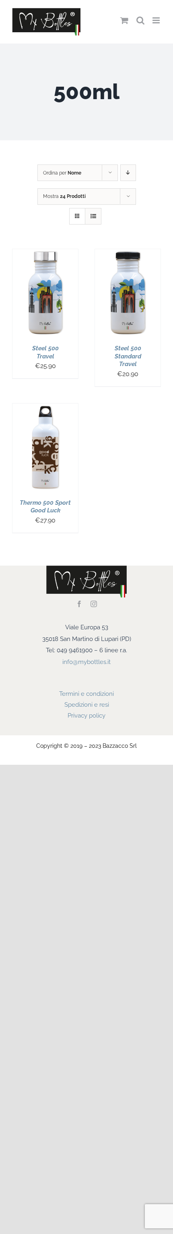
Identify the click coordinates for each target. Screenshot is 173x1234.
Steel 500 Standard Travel (128, 356)
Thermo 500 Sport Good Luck (45, 506)
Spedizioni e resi (86, 704)
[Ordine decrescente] (128, 172)
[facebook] (79, 604)
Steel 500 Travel (45, 352)
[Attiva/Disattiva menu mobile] (156, 20)
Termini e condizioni (86, 693)
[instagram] (94, 604)
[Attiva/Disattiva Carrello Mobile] (124, 20)
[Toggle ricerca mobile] (140, 20)
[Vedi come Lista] (93, 216)
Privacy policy (86, 715)
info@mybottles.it (86, 662)
